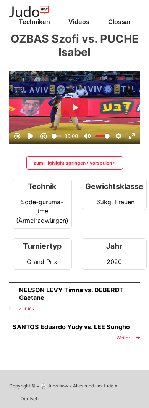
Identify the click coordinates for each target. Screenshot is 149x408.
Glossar (119, 22)
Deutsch (30, 399)
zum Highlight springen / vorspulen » (75, 163)
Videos (78, 22)
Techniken (34, 22)
